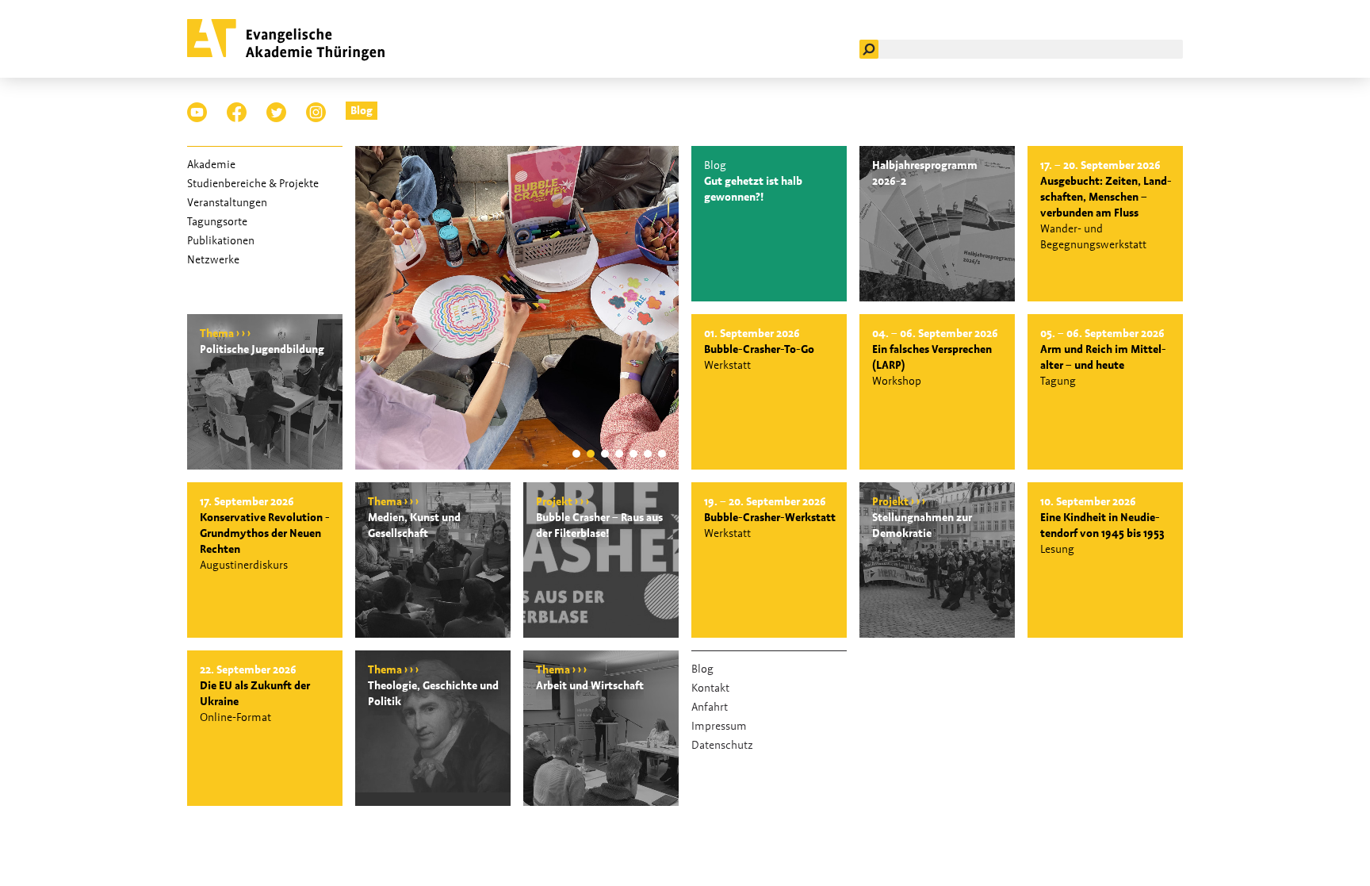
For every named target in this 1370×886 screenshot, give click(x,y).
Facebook (237, 112)
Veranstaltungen (227, 202)
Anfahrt (709, 706)
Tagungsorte (217, 221)
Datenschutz (722, 744)
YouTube (197, 112)
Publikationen (220, 240)
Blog (361, 110)
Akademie (211, 164)
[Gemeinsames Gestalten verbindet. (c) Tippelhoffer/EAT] (517, 465)
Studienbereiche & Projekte (253, 183)
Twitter (276, 112)
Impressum (719, 725)
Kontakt (710, 687)
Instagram (316, 112)
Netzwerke (213, 259)
